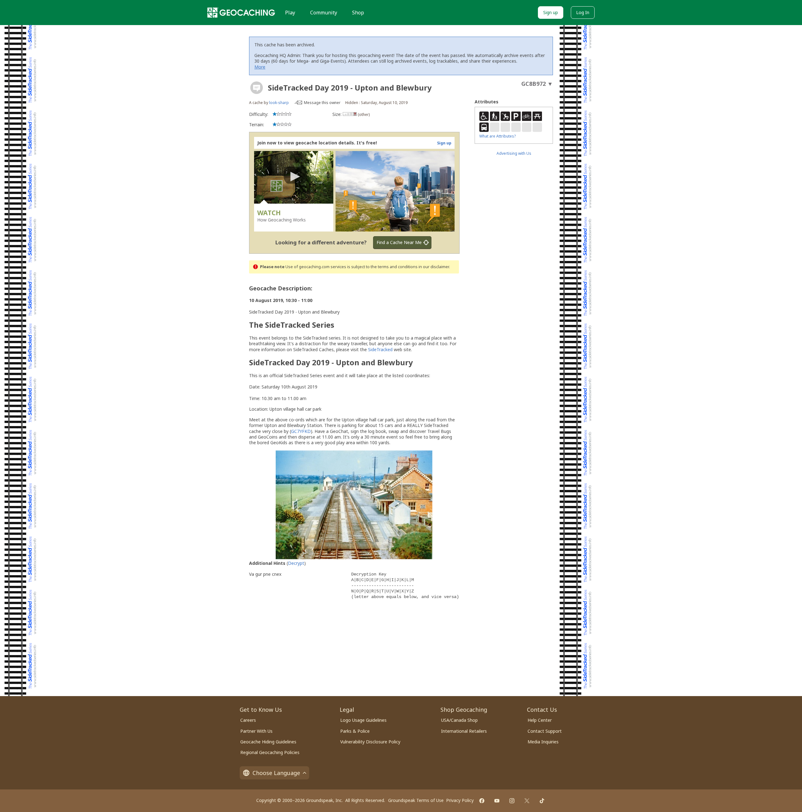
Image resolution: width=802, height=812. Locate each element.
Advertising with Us (514, 153)
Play (290, 12)
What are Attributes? (497, 136)
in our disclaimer (434, 266)
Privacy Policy (460, 800)
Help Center (540, 720)
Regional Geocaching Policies (269, 752)
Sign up (550, 12)
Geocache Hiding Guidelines (268, 742)
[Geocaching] (241, 12)
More (259, 67)
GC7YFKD (301, 431)
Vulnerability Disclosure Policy (370, 742)
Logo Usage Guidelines (363, 720)
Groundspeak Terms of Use (416, 800)
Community (323, 12)
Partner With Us (256, 731)
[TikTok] (542, 800)
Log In (582, 12)
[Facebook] (482, 800)
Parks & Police (355, 731)
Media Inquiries (543, 742)
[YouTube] (497, 800)
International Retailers (464, 731)
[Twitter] (527, 800)
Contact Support (545, 731)
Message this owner (322, 102)
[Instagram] (512, 800)
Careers (248, 720)
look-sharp (279, 102)
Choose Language (276, 773)
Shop (358, 12)
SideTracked (380, 349)
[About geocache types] (256, 87)
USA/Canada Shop (459, 720)
